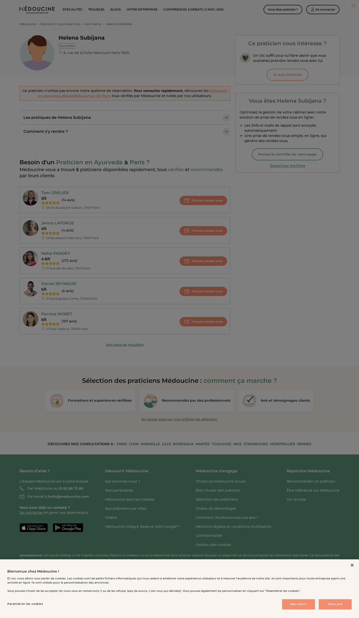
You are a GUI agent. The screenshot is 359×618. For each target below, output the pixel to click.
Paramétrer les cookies (25, 604)
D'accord (335, 604)
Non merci (298, 604)
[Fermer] (352, 565)
